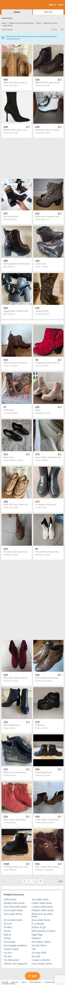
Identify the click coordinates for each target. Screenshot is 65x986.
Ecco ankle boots (13, 920)
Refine (54, 29)
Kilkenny (12, 870)
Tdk (34, 949)
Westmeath (48, 870)
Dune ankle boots (13, 910)
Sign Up (52, 5)
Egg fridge (37, 934)
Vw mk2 (36, 956)
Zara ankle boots (13, 914)
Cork (47, 219)
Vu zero (8, 952)
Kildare (45, 460)
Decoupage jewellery (15, 945)
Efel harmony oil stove (43, 931)
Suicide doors (39, 945)
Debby (7, 938)
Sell (33, 976)
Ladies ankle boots (42, 903)
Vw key (8, 956)
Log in (23, 982)
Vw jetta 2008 (39, 952)
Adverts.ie (13, 5)
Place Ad (48, 12)
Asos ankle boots (41, 920)
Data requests (35, 982)
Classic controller (41, 960)
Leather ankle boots (42, 906)
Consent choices (8, 984)
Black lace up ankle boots (42, 915)
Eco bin (8, 923)
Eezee (7, 931)
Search (17, 12)
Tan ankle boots (40, 899)
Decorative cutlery (41, 942)
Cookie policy (49, 982)
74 (40, 881)
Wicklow (11, 267)
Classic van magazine (16, 963)
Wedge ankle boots (14, 903)
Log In (60, 5)
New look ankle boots (15, 906)
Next (61, 881)
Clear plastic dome (42, 963)
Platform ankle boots (43, 910)
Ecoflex (8, 927)
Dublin (15, 86)
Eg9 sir (7, 934)
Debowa (36, 938)
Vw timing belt (11, 960)
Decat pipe (9, 942)
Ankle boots (10, 899)
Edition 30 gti (39, 927)
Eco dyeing (38, 923)
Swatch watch (11, 949)
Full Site (5, 982)
